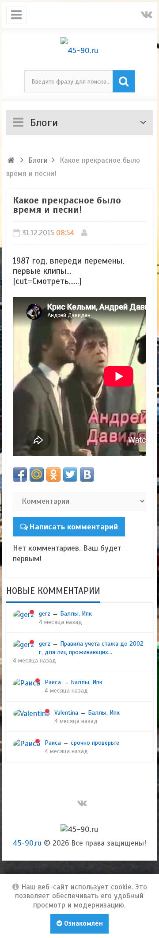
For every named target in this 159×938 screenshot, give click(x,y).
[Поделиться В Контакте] (87, 474)
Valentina (66, 712)
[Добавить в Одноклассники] (53, 474)
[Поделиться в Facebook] (20, 474)
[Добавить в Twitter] (70, 474)
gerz (44, 613)
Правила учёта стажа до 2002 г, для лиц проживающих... (91, 647)
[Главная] (11, 160)
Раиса (53, 682)
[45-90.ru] (79, 50)
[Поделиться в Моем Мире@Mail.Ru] (37, 474)
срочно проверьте (95, 743)
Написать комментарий (73, 527)
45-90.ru (27, 843)
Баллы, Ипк (76, 613)
